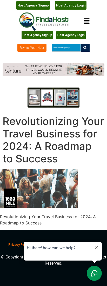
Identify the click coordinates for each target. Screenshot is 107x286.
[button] (86, 21)
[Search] (85, 48)
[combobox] (66, 48)
